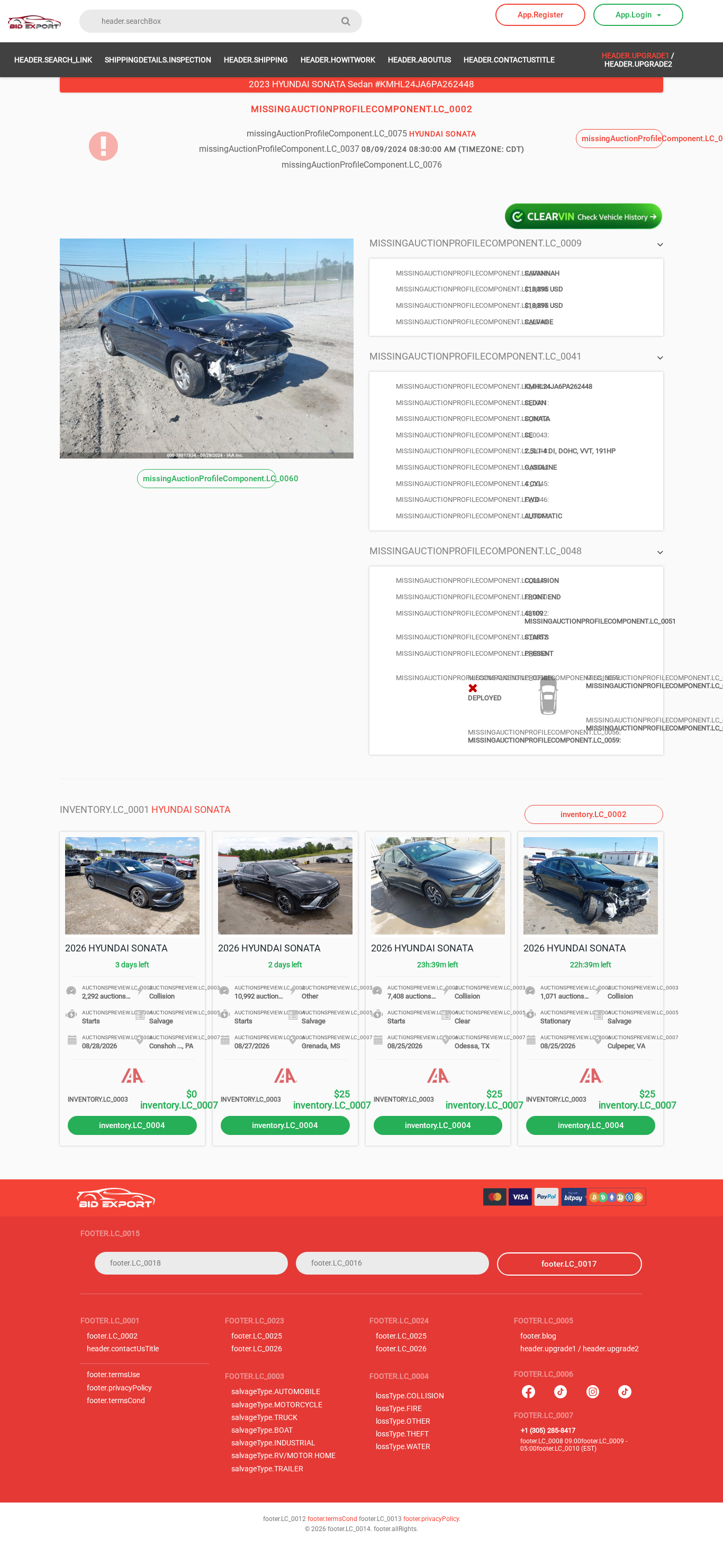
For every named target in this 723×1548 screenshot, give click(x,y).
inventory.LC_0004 (132, 1125)
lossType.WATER (403, 1446)
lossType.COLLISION (410, 1395)
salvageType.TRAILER (267, 1468)
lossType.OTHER (403, 1421)
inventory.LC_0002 (594, 814)
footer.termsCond (116, 1400)
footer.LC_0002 (112, 1336)
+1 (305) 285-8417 (548, 1430)
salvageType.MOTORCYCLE (276, 1404)
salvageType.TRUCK (264, 1417)
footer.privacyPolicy (119, 1388)
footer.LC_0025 (256, 1336)
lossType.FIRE (399, 1408)
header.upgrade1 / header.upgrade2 (579, 1348)
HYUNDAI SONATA (191, 809)
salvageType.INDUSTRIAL (273, 1443)
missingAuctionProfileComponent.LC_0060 (209, 478)
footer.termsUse (113, 1374)
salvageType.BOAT (262, 1430)
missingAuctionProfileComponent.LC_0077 (622, 138)
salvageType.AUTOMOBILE (275, 1391)
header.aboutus (419, 60)
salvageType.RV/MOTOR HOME (283, 1455)
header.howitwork (338, 60)
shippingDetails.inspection (158, 60)
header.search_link (53, 60)
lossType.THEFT (402, 1434)
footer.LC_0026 (256, 1348)
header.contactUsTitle (509, 60)
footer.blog (538, 1336)
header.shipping (256, 60)
